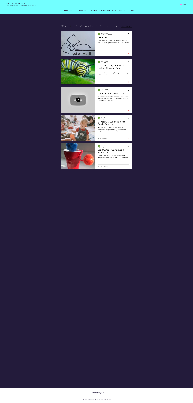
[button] (117, 26)
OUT (75, 26)
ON (70, 26)
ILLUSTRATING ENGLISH (15, 4)
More (107, 26)
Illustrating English (97, 393)
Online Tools (99, 26)
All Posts (63, 26)
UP (81, 26)
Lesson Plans (89, 26)
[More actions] (129, 34)
